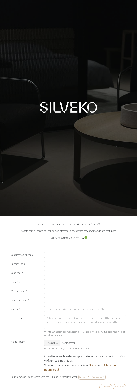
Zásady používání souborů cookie (92, 377)
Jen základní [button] (106, 386)
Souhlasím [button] (119, 386)
